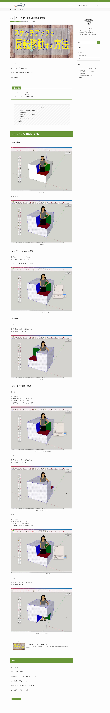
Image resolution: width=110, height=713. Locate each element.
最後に (20, 121)
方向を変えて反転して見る (27, 118)
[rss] (97, 1)
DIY (80, 58)
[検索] (99, 1)
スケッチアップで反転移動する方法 (28, 110)
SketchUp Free (82, 52)
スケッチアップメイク (16, 21)
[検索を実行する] (98, 42)
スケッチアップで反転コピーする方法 (36, 644)
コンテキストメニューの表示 (28, 114)
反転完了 (23, 116)
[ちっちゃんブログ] (19, 5)
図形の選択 (23, 112)
